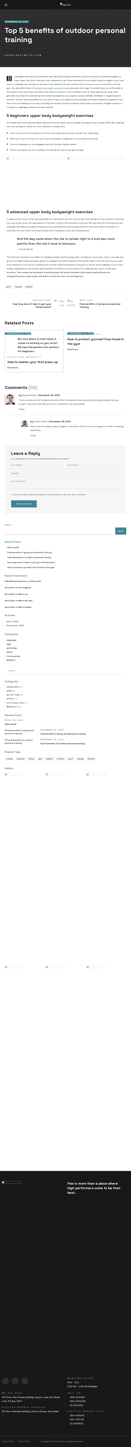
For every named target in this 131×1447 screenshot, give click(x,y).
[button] (125, 5)
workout (28, 287)
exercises (21, 759)
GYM (9, 644)
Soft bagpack (25, 587)
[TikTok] (5, 1381)
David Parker (29, 395)
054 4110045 (76, 1415)
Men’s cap (23, 594)
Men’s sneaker (25, 607)
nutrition (60, 759)
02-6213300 (76, 1405)
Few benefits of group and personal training (29, 552)
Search (8, 525)
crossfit (9, 759)
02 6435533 (76, 1423)
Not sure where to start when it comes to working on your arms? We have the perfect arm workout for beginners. (38, 345)
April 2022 (13, 621)
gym (40, 759)
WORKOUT (34, 357)
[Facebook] (15, 1381)
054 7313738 (76, 1419)
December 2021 (15, 625)
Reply (21, 409)
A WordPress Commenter (16, 581)
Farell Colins (40, 421)
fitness (31, 759)
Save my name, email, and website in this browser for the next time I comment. (50, 494)
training (18, 287)
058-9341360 (77, 1397)
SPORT (10, 652)
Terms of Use (24, 1441)
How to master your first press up (32, 362)
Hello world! (13, 547)
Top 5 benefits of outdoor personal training (29, 557)
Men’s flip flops (25, 600)
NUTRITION (33, 55)
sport (8, 287)
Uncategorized (13, 656)
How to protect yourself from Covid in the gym (95, 341)
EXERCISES (13, 55)
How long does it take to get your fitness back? (31, 562)
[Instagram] (24, 1381)
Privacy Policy (7, 1441)
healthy (49, 759)
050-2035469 (77, 1401)
